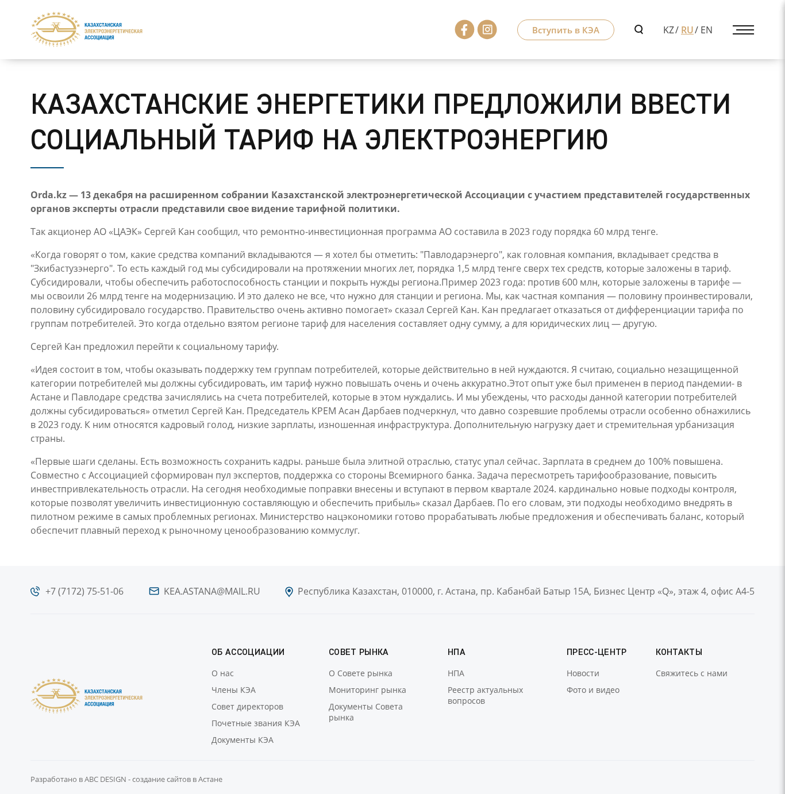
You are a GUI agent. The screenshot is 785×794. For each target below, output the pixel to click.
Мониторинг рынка (367, 689)
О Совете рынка (360, 673)
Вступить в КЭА (565, 30)
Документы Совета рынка (366, 712)
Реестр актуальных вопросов (485, 695)
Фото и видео (593, 689)
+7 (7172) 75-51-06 (84, 591)
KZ (668, 30)
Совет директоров (247, 706)
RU (687, 30)
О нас (222, 673)
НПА (456, 673)
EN (707, 30)
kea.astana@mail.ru (212, 591)
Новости (583, 673)
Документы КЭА (242, 739)
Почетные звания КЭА (255, 723)
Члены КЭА (233, 689)
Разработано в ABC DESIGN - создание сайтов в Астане (126, 779)
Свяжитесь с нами (692, 673)
